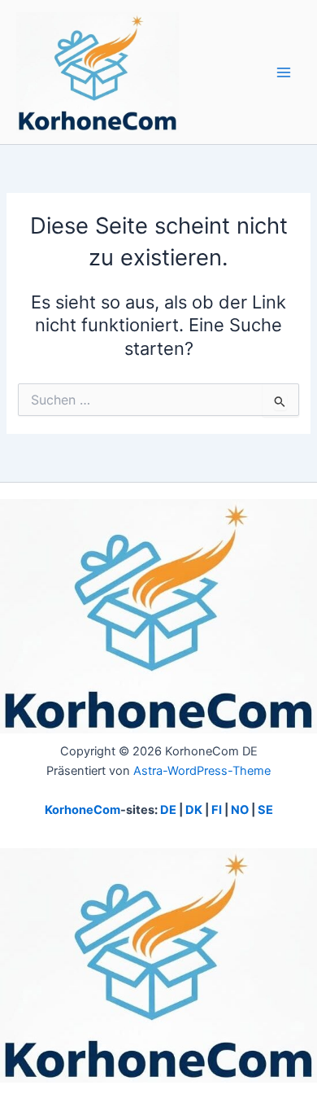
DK (193, 810)
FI (216, 810)
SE (265, 810)
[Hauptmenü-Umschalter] (284, 72)
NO (240, 810)
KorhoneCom (82, 810)
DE (168, 810)
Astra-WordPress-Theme (202, 771)
